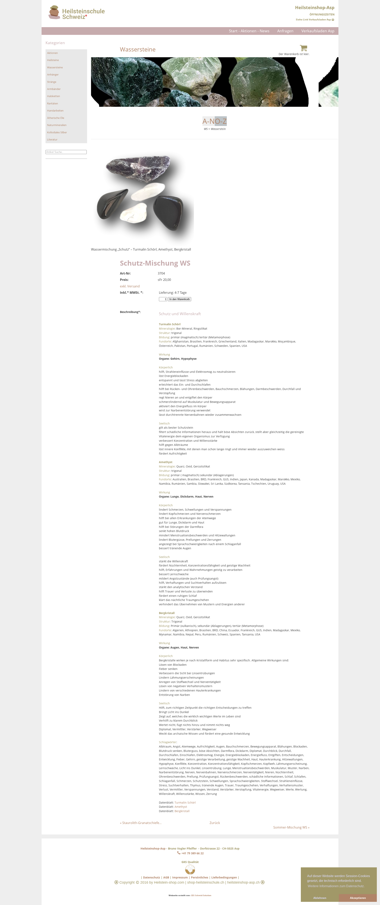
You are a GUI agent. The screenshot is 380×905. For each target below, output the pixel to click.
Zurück (215, 823)
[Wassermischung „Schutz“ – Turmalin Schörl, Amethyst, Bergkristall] (142, 245)
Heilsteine (53, 60)
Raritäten (52, 103)
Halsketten (53, 96)
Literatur (52, 139)
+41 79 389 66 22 (192, 853)
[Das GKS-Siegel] (190, 873)
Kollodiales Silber (57, 132)
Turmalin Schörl (185, 802)
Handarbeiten (55, 110)
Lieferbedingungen (224, 877)
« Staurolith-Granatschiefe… (141, 823)
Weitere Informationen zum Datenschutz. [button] (336, 886)
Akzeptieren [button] (358, 897)
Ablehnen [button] (319, 897)
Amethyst (181, 807)
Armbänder (54, 89)
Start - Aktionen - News (249, 30)
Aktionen (52, 53)
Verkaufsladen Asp (317, 30)
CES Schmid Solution (201, 895)
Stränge (51, 82)
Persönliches (199, 877)
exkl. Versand (130, 286)
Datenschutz (151, 877)
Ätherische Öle (55, 118)
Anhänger (53, 74)
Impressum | (181, 877)
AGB (166, 877)
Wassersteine (55, 67)
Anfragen (285, 30)
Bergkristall (182, 811)
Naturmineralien (56, 125)
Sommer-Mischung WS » (291, 827)
